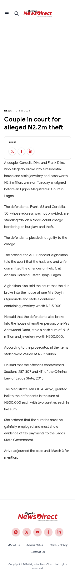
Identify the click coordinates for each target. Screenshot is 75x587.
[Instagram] (16, 532)
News (8, 110)
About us (14, 545)
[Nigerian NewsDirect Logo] (37, 13)
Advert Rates (34, 545)
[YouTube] (37, 532)
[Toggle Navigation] (6, 13)
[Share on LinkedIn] (30, 151)
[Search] (16, 13)
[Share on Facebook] (21, 151)
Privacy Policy (58, 545)
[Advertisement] (37, 62)
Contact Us (37, 552)
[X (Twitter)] (26, 532)
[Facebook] (48, 532)
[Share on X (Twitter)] (12, 151)
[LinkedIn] (59, 532)
